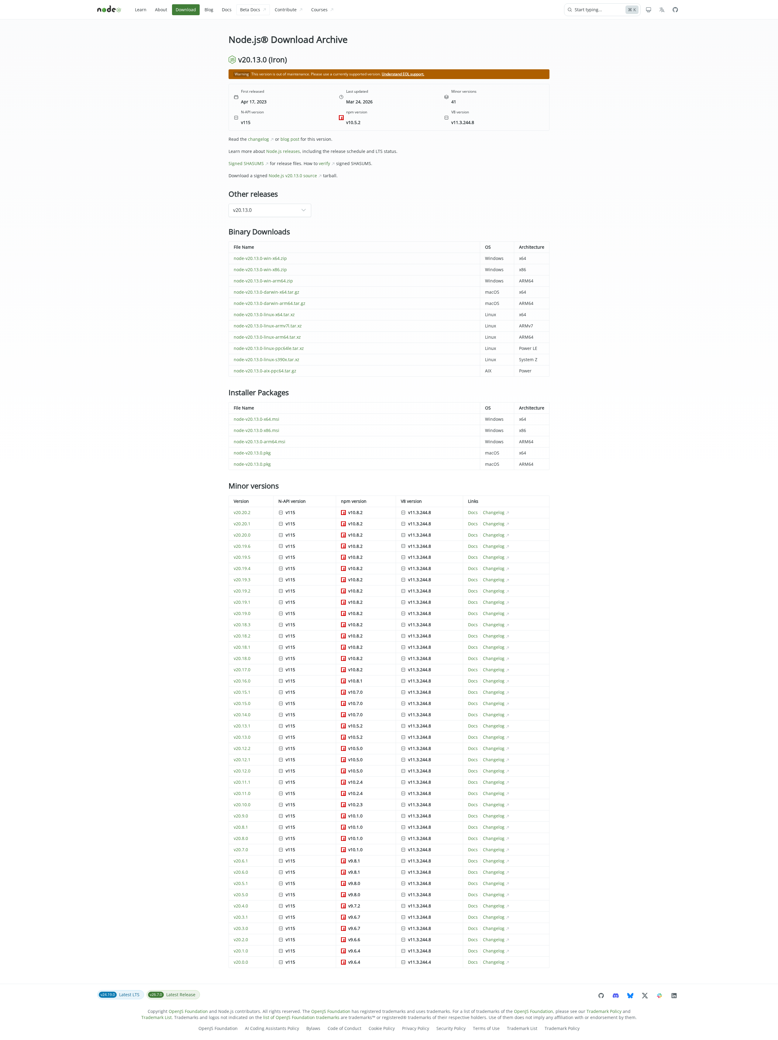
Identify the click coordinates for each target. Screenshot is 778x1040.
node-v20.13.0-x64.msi (256, 419)
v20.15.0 (242, 703)
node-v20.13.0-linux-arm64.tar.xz (267, 337)
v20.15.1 (242, 692)
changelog (258, 139)
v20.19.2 (242, 591)
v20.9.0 (241, 816)
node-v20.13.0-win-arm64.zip (263, 281)
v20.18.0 (242, 658)
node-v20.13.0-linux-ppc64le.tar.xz (269, 348)
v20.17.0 (242, 669)
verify (324, 163)
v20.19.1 (242, 602)
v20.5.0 (241, 894)
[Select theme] (648, 9)
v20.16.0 (242, 681)
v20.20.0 (242, 535)
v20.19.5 (242, 557)
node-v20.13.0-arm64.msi (259, 441)
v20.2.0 (241, 939)
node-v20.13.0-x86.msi (256, 430)
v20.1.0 (241, 951)
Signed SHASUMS (246, 163)
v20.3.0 (241, 928)
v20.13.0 (242, 737)
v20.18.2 (242, 636)
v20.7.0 (241, 849)
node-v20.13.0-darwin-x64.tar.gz (266, 292)
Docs (473, 512)
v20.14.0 (242, 714)
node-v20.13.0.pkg (252, 453)
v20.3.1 (241, 917)
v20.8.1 (241, 827)
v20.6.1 (241, 861)
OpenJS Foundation (188, 1011)
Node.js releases (283, 151)
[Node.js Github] (675, 9)
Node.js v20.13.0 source (293, 175)
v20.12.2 (242, 748)
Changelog (493, 512)
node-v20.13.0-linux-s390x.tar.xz (266, 359)
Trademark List (156, 1017)
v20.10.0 (242, 804)
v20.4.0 (241, 906)
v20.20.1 (242, 524)
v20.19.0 (242, 613)
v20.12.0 (242, 771)
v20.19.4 (242, 568)
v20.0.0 (241, 962)
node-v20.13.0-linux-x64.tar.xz (264, 314)
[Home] (109, 9)
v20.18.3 (242, 624)
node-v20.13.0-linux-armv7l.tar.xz (268, 326)
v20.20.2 (242, 512)
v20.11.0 (242, 793)
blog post (290, 139)
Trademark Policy (604, 1011)
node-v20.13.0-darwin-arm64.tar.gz (269, 303)
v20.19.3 (242, 579)
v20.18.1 (242, 647)
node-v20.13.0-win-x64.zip (260, 258)
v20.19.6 (242, 546)
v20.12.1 (242, 759)
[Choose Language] (661, 9)
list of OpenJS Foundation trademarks (301, 1017)
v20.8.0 (241, 838)
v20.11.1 (242, 782)
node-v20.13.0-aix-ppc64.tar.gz (265, 371)
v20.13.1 (242, 726)
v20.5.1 (241, 883)
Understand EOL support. (403, 74)
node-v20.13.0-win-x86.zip (260, 269)
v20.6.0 (241, 872)
